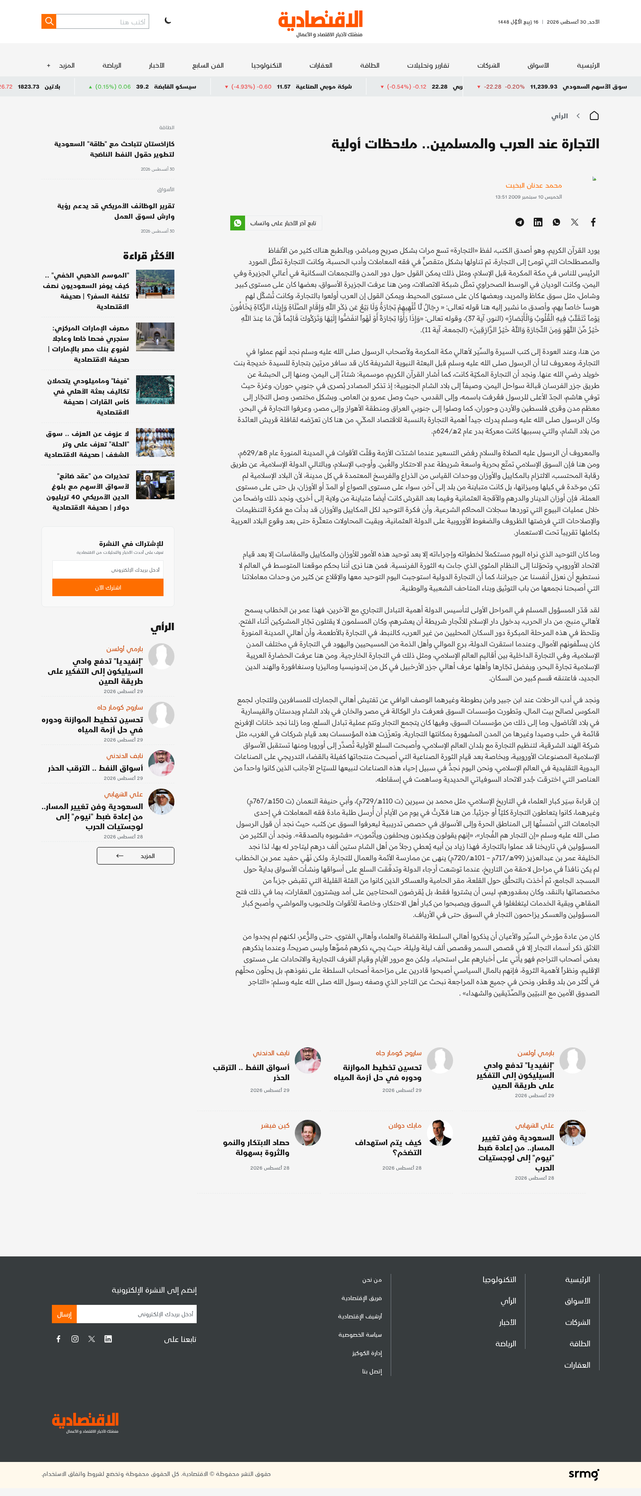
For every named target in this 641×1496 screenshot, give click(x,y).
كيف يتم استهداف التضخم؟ (388, 1146)
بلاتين (96, 86)
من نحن (372, 1279)
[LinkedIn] (108, 1339)
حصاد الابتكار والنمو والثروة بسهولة (256, 1146)
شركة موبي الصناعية (368, 86)
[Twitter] (91, 1339)
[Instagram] (75, 1339)
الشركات (488, 65)
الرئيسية (588, 65)
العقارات (321, 65)
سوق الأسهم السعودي (595, 86)
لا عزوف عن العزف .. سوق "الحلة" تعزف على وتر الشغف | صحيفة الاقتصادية (86, 443)
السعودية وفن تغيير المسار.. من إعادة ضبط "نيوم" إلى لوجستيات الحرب (515, 1152)
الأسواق (538, 65)
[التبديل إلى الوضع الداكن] (167, 21)
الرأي (559, 115)
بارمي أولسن (536, 1052)
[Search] (48, 21)
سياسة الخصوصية (360, 1334)
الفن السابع (208, 65)
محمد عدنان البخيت (534, 185)
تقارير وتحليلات (428, 65)
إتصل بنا (372, 1371)
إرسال (64, 1314)
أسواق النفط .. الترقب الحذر (251, 1071)
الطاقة (369, 65)
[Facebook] (58, 1339)
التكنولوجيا (267, 65)
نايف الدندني (271, 1052)
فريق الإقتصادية (361, 1297)
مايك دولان (405, 1125)
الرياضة (111, 65)
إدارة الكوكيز (367, 1352)
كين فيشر (275, 1125)
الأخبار (156, 65)
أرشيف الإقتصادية (360, 1316)
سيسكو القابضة (219, 86)
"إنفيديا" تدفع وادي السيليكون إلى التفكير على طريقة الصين (515, 1074)
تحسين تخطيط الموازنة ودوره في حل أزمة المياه (378, 1071)
